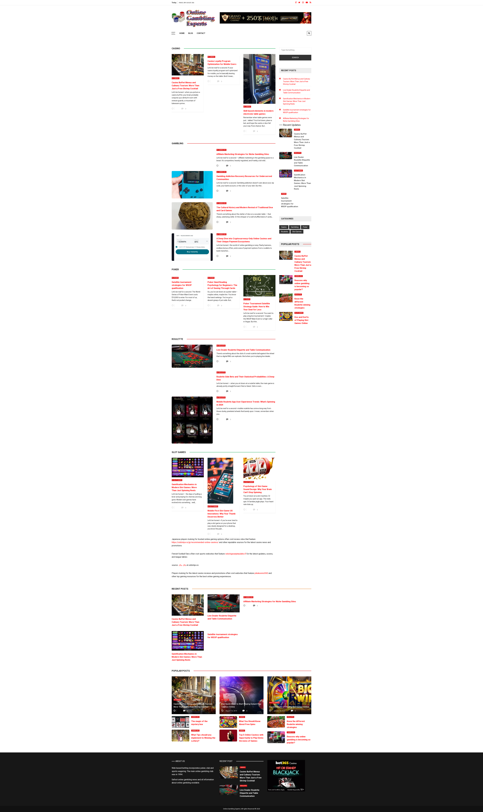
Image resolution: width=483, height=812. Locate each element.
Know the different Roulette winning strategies (296, 724)
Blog (190, 33)
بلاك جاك (182, 565)
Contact (201, 33)
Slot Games (178, 480)
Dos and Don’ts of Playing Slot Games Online (301, 320)
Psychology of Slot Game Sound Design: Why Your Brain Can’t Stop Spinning (257, 489)
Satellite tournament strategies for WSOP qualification (182, 285)
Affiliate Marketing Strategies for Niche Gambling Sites (242, 154)
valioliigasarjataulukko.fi (235, 554)
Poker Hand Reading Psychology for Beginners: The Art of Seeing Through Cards (222, 285)
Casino (176, 78)
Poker (176, 278)
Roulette (222, 345)
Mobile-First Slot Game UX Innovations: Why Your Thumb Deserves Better (221, 514)
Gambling (222, 150)
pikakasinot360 (261, 573)
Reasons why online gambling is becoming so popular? (298, 739)
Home (182, 33)
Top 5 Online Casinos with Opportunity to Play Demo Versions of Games (251, 738)
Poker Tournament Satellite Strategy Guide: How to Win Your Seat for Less (256, 306)
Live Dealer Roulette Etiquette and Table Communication (243, 350)
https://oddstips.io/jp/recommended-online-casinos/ (195, 542)
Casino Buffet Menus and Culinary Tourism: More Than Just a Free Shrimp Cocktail (185, 85)
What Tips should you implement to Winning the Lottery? (203, 738)
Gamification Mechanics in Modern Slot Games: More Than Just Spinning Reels (184, 487)
